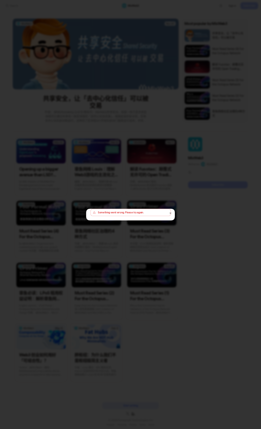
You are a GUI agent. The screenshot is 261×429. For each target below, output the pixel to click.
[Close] (170, 213)
